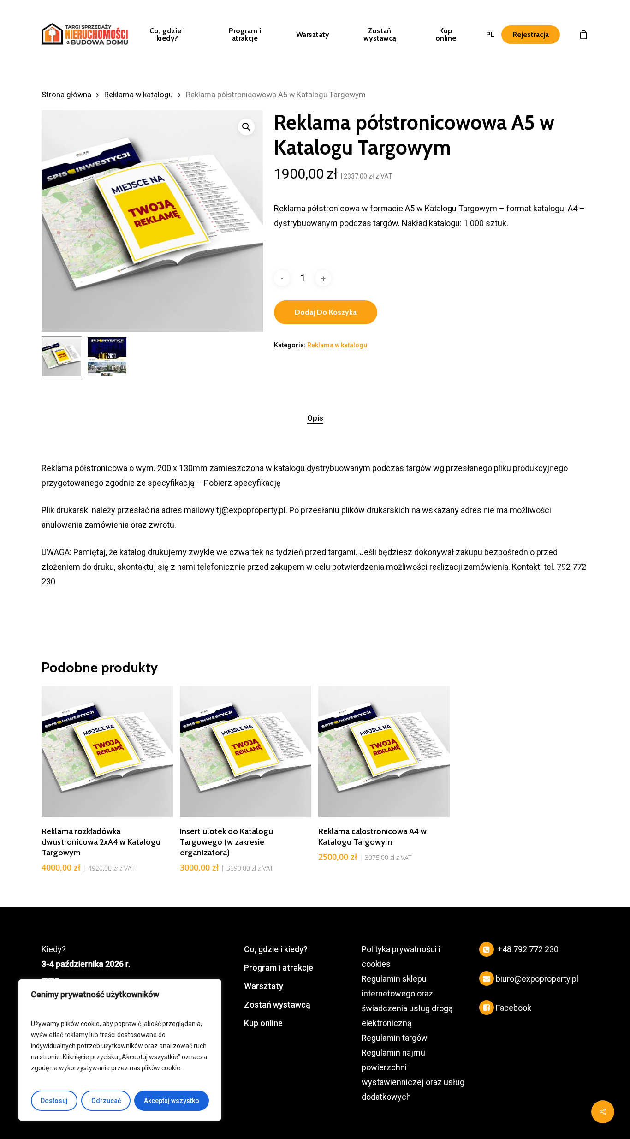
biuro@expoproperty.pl (537, 979)
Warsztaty (263, 986)
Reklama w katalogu (138, 94)
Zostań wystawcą (277, 1004)
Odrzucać (106, 1100)
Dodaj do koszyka (326, 312)
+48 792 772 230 (528, 949)
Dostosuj (54, 1100)
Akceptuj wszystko (171, 1100)
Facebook (513, 1008)
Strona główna (66, 94)
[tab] (315, 418)
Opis (315, 418)
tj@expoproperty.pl (250, 510)
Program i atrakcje (278, 967)
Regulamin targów (395, 1038)
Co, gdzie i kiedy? (276, 949)
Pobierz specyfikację (242, 483)
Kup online (263, 1023)
